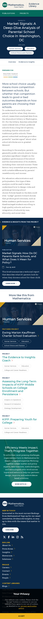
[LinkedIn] (13, 537)
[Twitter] (4, 537)
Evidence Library (34, 5)
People (5, 578)
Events (5, 574)
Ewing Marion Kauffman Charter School (19, 334)
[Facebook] (9, 537)
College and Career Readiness (15, 370)
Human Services (15, 48)
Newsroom (7, 555)
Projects (24, 13)
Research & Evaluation (12, 404)
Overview (12, 62)
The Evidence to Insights (18, 359)
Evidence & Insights (27, 62)
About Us (6, 545)
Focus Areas (7, 549)
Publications (8, 13)
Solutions (6, 559)
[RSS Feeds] (22, 537)
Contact (6, 571)
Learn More (10, 283)
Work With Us (20, 484)
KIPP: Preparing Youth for (19, 421)
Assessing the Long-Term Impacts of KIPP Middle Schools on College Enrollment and (19, 388)
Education (30, 48)
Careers (5, 567)
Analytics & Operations (12, 400)
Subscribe (10, 530)
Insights (6, 552)
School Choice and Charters (21, 53)
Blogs (4, 586)
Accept (21, 616)
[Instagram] (17, 537)
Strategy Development (12, 408)
